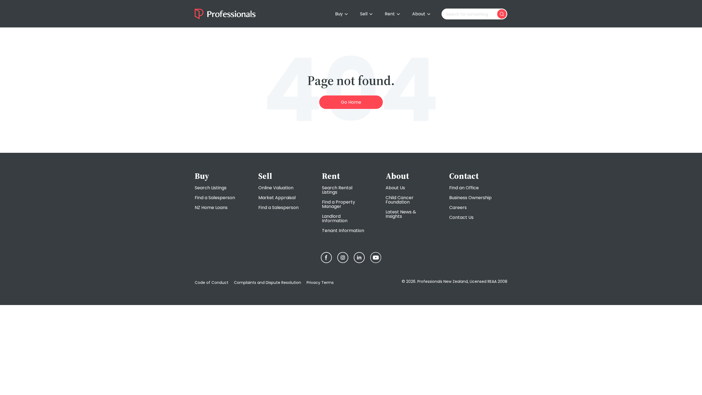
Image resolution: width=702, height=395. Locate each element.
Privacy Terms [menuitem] (320, 282)
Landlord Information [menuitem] (334, 218)
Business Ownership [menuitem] (470, 197)
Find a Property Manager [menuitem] (338, 204)
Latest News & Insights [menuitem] (401, 214)
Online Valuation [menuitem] (275, 188)
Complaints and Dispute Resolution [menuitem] (267, 282)
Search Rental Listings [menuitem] (337, 190)
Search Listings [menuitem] (211, 188)
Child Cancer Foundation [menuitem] (400, 199)
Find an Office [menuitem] (464, 188)
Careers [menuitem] (458, 207)
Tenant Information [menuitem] (343, 230)
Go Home (351, 102)
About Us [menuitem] (395, 188)
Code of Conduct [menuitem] (211, 282)
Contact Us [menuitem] (461, 217)
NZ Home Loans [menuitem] (211, 207)
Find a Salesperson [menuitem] (215, 197)
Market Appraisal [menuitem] (277, 197)
